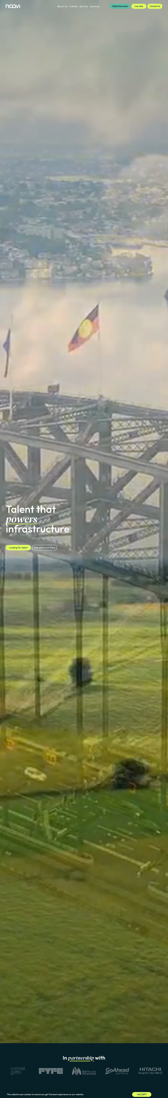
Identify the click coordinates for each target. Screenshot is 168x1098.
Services (94, 6)
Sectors (83, 6)
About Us (62, 6)
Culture (73, 6)
